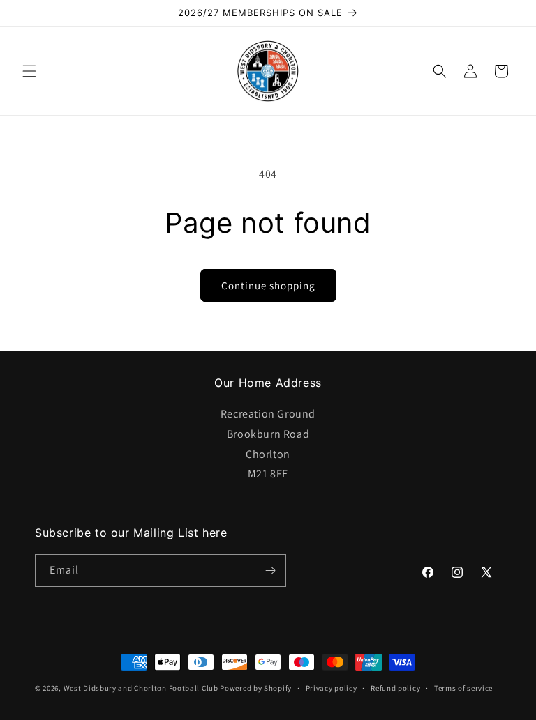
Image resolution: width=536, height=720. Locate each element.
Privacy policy (331, 688)
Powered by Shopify (256, 688)
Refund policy (395, 688)
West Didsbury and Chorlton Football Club (141, 688)
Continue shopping (268, 285)
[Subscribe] (270, 570)
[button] (29, 71)
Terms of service (463, 688)
